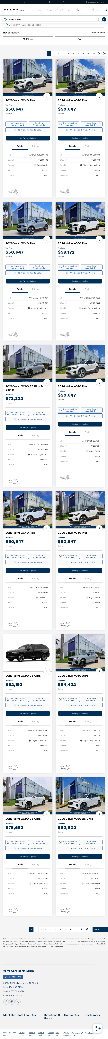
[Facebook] (6, 1002)
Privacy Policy (21, 1034)
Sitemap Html (41, 1034)
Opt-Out (57, 1034)
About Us (29, 1015)
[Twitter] (18, 1002)
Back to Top (100, 929)
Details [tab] (20, 146)
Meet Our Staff (13, 1015)
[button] (46, 96)
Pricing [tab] (35, 146)
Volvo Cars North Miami (9, 1034)
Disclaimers (92, 1015)
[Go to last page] (105, 53)
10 (93, 53)
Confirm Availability (39, 124)
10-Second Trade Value (30, 130)
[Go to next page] (99, 53)
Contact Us (14, 977)
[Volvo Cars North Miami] (10, 9)
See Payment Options (28, 138)
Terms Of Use (32, 1034)
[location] (63, 2)
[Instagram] (12, 1002)
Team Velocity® (77, 1033)
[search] (106, 10)
